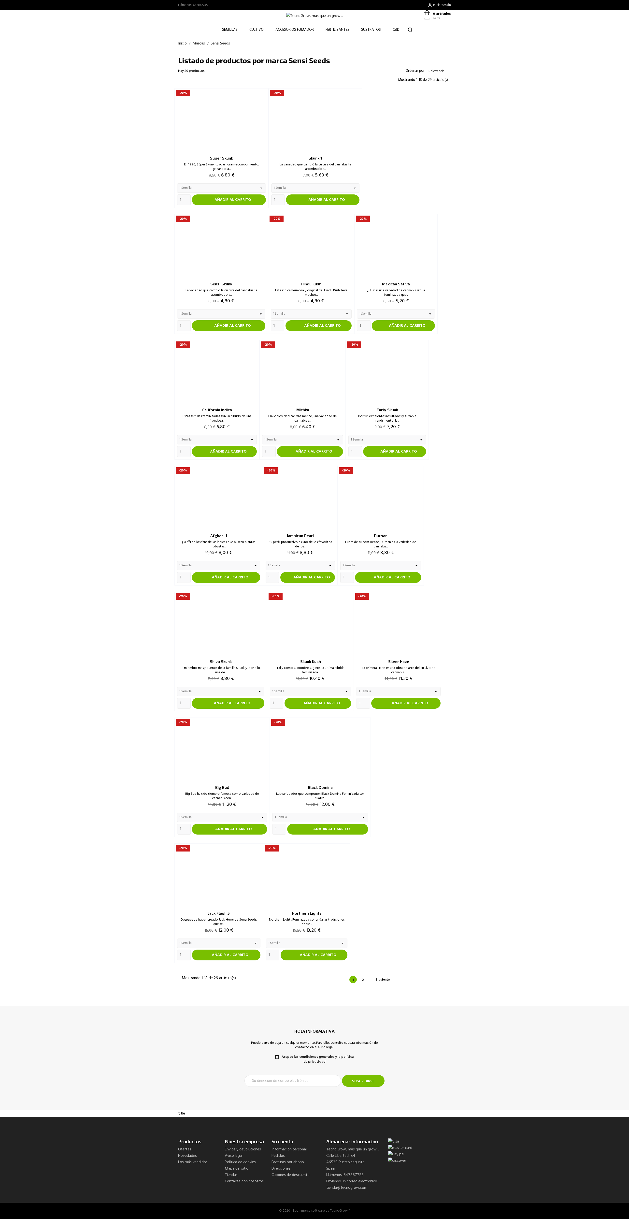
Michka (302, 409)
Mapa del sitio (236, 1168)
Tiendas (231, 1175)
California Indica (217, 409)
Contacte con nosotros (244, 1181)
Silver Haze (398, 661)
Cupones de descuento (291, 1175)
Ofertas (184, 1149)
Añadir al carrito (229, 200)
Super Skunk (221, 158)
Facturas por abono (288, 1162)
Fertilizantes (337, 30)
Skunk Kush (310, 661)
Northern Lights (307, 913)
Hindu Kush (311, 283)
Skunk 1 (315, 158)
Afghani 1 (218, 535)
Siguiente (385, 979)
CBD (398, 28)
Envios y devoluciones (243, 1149)
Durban (380, 535)
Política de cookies (240, 1162)
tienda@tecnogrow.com (346, 1188)
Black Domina (320, 787)
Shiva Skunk (221, 661)
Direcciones (281, 1168)
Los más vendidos (193, 1162)
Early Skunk (387, 409)
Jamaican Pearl (300, 535)
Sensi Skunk (221, 283)
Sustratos (371, 30)
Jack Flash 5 (219, 913)
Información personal (289, 1149)
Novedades (187, 1156)
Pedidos (278, 1156)
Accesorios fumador (294, 30)
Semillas (230, 30)
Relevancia (438, 71)
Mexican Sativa (396, 283)
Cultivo (256, 30)
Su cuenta (282, 1141)
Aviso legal (234, 1156)
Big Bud (222, 787)
